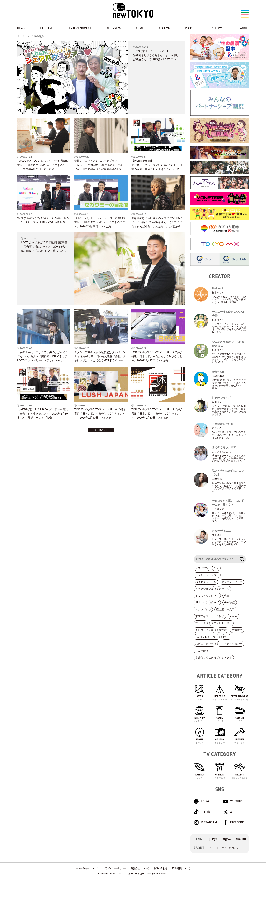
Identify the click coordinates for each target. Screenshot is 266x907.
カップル (224, 588)
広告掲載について (181, 868)
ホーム (21, 36)
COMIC (140, 28)
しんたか (200, 650)
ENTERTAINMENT (80, 28)
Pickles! (200, 602)
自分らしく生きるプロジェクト (213, 657)
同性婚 (223, 630)
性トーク (200, 623)
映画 (226, 595)
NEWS (21, 28)
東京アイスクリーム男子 (209, 616)
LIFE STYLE (47, 28)
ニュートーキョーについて (224, 847)
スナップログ (203, 609)
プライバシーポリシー (114, 868)
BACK (103, 429)
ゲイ (216, 568)
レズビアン (202, 568)
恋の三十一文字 (225, 609)
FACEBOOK (237, 822)
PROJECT (240, 776)
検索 (242, 559)
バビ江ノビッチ (204, 643)
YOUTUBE (236, 801)
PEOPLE (190, 28)
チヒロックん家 (204, 630)
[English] (241, 839)
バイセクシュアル (205, 582)
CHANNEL (243, 28)
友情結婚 (237, 630)
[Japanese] (213, 839)
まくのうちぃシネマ (207, 595)
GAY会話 (229, 602)
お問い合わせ (160, 868)
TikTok (205, 811)
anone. (233, 616)
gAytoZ (214, 602)
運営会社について (140, 868)
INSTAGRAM (209, 822)
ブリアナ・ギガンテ (231, 643)
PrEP (226, 636)
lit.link (205, 801)
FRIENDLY (220, 776)
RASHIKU (199, 776)
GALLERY (216, 28)
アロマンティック (231, 582)
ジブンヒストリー (221, 623)
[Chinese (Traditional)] (227, 839)
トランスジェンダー (207, 574)
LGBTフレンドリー (206, 636)
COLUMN (164, 28)
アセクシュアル (204, 588)
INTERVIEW (113, 28)
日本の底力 (37, 36)
